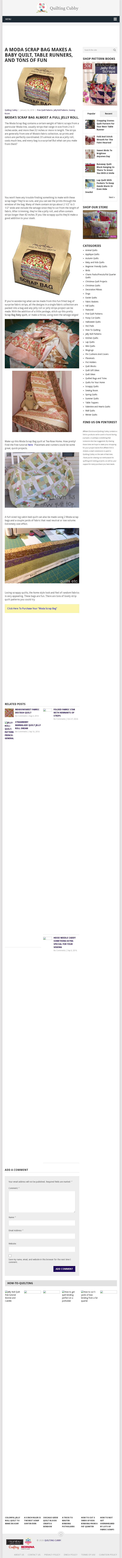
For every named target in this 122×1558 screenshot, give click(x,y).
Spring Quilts (91, 394)
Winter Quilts (91, 414)
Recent (108, 113)
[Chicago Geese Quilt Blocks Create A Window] (51, 1402)
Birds (87, 270)
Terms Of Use (88, 1555)
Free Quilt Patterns (45, 110)
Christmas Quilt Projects (96, 281)
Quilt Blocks (90, 366)
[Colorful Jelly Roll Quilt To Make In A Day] (13, 1402)
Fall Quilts (89, 306)
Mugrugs (89, 350)
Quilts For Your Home (95, 382)
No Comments (21, 716)
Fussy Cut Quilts (92, 318)
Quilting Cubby (11, 110)
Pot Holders (90, 362)
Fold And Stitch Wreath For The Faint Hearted (105, 139)
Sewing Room (91, 390)
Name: (12, 1217)
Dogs (87, 293)
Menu (8, 19)
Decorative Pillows (93, 289)
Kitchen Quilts (91, 338)
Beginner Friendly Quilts (96, 266)
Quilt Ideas (90, 374)
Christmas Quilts (92, 285)
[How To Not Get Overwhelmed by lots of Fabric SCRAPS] (108, 1402)
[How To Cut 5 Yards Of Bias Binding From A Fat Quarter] (89, 1402)
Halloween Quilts (93, 322)
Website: (12, 1243)
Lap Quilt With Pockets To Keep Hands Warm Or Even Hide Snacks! (99, 186)
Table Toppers (91, 402)
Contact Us (34, 1555)
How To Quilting (92, 330)
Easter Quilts (91, 297)
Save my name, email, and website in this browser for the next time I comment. (40, 1260)
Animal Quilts (91, 250)
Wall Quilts (90, 410)
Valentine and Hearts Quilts (97, 406)
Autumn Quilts (91, 258)
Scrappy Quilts (91, 386)
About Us (19, 1555)
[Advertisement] (59, 35)
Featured (89, 310)
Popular (91, 113)
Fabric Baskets (91, 301)
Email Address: (16, 1230)
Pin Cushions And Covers (96, 354)
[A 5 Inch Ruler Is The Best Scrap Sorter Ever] (32, 1402)
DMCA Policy (70, 1555)
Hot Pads (89, 326)
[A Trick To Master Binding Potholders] (70, 1402)
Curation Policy (108, 1555)
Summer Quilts (92, 398)
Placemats (89, 358)
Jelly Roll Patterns (61, 110)
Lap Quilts (89, 342)
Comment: (14, 1188)
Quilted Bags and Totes (96, 378)
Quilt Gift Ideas (92, 370)
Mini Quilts (90, 346)
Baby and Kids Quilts (94, 262)
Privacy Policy (52, 1555)
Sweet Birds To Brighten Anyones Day (104, 153)
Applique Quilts (92, 254)
